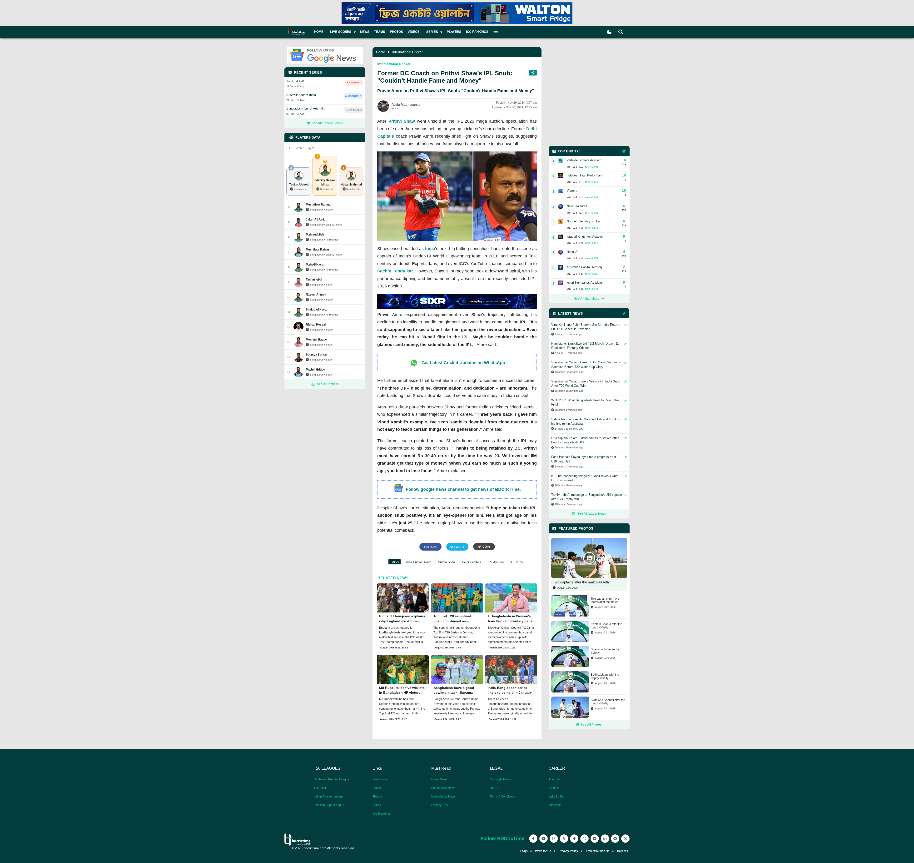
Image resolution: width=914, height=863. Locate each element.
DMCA (494, 788)
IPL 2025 (516, 562)
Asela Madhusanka (406, 104)
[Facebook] (533, 838)
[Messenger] (595, 838)
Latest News (439, 779)
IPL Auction (496, 562)
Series (377, 805)
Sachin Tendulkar (395, 271)
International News (443, 796)
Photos (396, 32)
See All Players (328, 384)
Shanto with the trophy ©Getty (605, 651)
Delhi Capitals (471, 562)
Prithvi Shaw (401, 121)
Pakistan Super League (329, 805)
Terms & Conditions (502, 796)
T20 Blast (320, 788)
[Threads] (625, 838)
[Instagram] (554, 838)
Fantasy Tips (439, 805)
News (364, 32)
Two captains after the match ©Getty (581, 582)
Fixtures (378, 796)
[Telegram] (615, 838)
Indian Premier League (328, 796)
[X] (564, 838)
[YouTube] (543, 838)
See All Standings (586, 298)
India (430, 248)
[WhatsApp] (584, 838)
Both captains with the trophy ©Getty (605, 676)
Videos (414, 32)
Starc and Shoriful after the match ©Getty (608, 701)
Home (318, 32)
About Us (555, 779)
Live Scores (380, 779)
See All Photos (591, 724)
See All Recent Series (327, 123)
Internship (555, 805)
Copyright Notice (501, 779)
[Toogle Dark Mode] (609, 32)
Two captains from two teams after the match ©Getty (605, 600)
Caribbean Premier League (331, 779)
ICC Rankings (477, 32)
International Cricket (407, 52)
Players (454, 32)
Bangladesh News (443, 788)
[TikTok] (574, 838)
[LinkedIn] (605, 838)
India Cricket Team (418, 562)
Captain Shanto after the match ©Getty (606, 625)
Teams (379, 32)
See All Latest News (591, 513)
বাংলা (495, 32)
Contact (554, 788)
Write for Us (556, 796)
